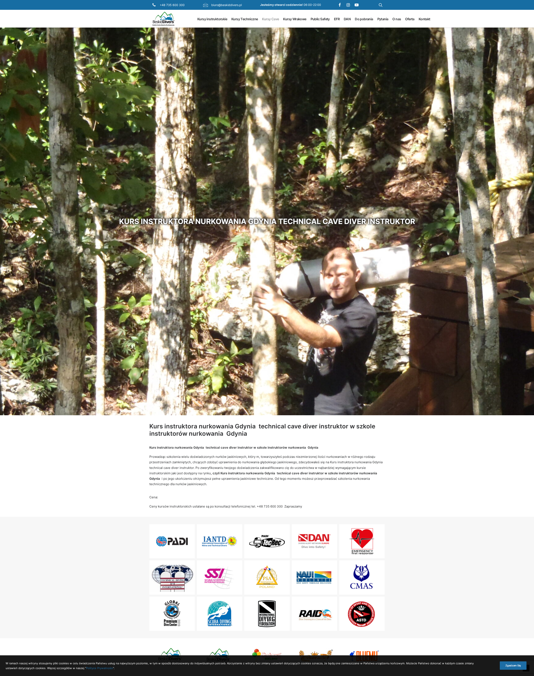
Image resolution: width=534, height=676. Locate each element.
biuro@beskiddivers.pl (226, 5)
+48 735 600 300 (172, 5)
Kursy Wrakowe (294, 19)
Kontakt (424, 19)
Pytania (382, 19)
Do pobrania (364, 19)
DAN (347, 19)
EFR (337, 19)
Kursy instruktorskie (212, 19)
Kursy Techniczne (244, 19)
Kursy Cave (270, 19)
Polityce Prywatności (99, 668)
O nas (396, 19)
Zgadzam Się (513, 665)
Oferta (409, 19)
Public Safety (320, 19)
